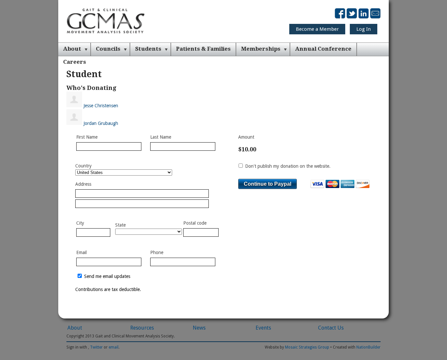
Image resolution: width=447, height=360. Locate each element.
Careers (74, 62)
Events (263, 328)
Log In (363, 29)
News (199, 328)
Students (148, 48)
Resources (142, 328)
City (80, 223)
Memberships (260, 48)
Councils (108, 48)
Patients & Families (203, 48)
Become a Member (317, 29)
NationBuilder (368, 347)
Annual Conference (323, 48)
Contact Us (331, 328)
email (113, 347)
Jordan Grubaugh (100, 123)
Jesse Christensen (100, 105)
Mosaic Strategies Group (307, 347)
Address (83, 184)
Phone (156, 252)
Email (81, 252)
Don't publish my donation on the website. (287, 166)
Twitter (96, 347)
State (120, 225)
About (72, 48)
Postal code (194, 223)
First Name (87, 137)
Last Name (160, 137)
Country (83, 165)
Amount (246, 137)
